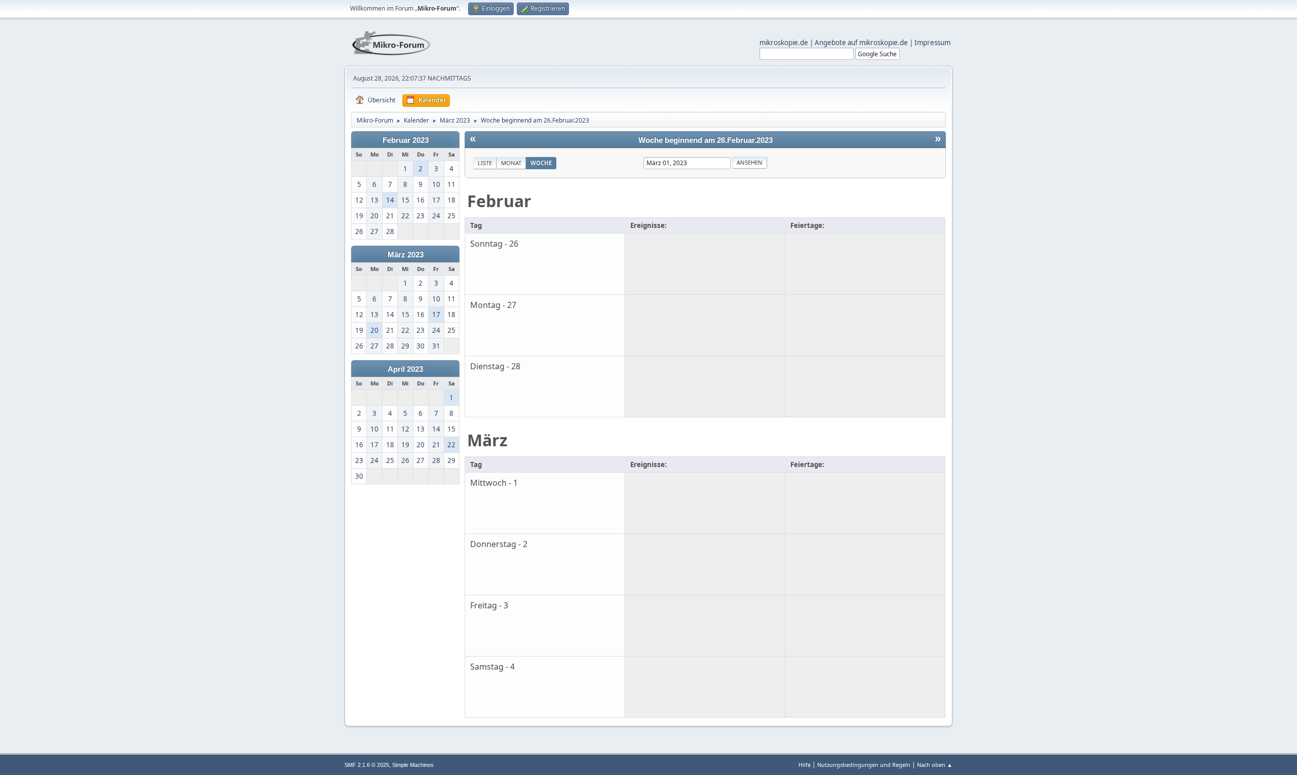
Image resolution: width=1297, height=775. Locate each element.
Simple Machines (413, 765)
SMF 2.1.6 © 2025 (367, 765)
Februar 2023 (406, 140)
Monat (511, 163)
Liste (485, 163)
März (487, 440)
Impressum (932, 42)
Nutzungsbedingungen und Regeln (863, 764)
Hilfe (804, 764)
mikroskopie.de (783, 42)
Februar (499, 201)
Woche (541, 163)
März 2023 (406, 255)
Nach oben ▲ (934, 764)
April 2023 (405, 369)
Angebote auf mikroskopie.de (861, 42)
